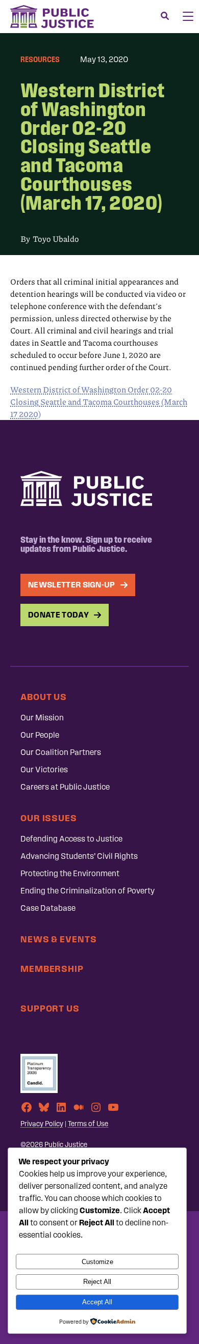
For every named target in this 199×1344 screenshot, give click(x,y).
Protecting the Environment (69, 873)
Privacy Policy (41, 1124)
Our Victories (44, 769)
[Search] (165, 16)
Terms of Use (88, 1124)
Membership (52, 968)
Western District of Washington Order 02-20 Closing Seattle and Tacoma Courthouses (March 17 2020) (98, 401)
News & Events (58, 939)
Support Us (50, 1008)
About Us (43, 697)
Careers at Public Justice (65, 786)
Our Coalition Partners (60, 752)
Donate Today (58, 614)
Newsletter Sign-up (71, 584)
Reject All (97, 1281)
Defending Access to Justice (71, 838)
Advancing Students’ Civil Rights (79, 856)
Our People (39, 735)
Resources (40, 59)
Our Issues (48, 818)
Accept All (97, 1302)
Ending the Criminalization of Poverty (87, 890)
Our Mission (42, 717)
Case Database (48, 908)
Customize (97, 1262)
